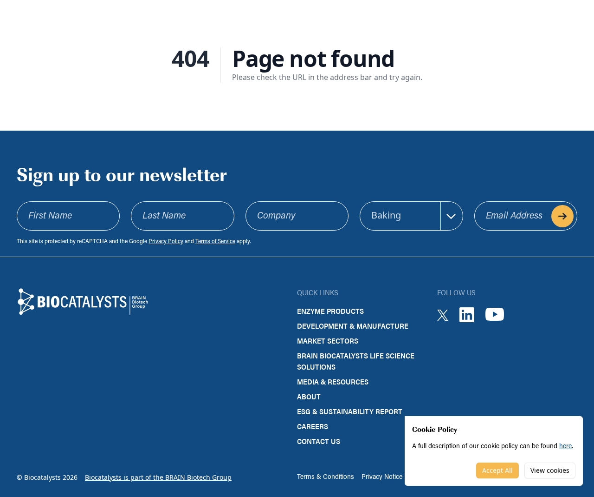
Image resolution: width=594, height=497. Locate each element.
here (565, 446)
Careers (312, 426)
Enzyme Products (330, 310)
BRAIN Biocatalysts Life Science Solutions (355, 361)
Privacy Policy (165, 242)
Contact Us (318, 441)
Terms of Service (215, 242)
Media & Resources (332, 381)
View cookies (549, 470)
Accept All (497, 470)
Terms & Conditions (325, 477)
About (309, 396)
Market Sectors (327, 340)
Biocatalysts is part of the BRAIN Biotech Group (158, 477)
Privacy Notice (382, 477)
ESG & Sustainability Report (349, 411)
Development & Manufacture (352, 325)
